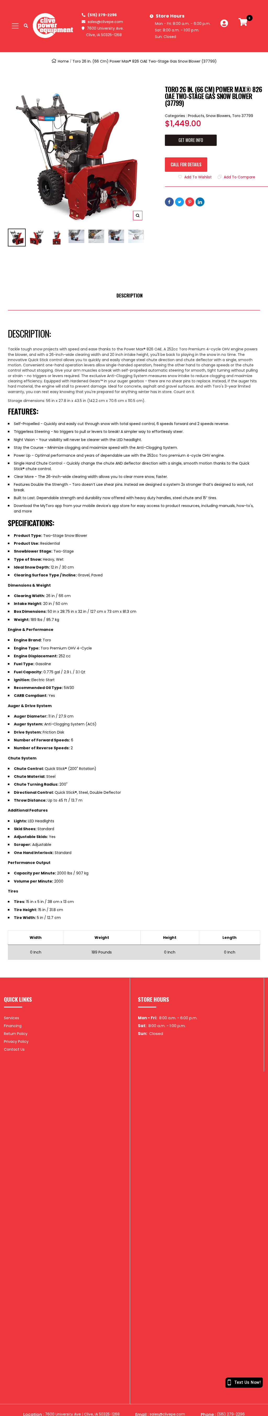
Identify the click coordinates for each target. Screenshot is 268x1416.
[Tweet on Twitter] (179, 201)
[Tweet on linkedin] (200, 201)
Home (63, 61)
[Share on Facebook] (169, 201)
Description (129, 295)
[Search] (26, 26)
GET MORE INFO (190, 140)
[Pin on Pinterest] (189, 201)
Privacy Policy (16, 1041)
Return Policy (15, 1033)
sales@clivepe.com (105, 21)
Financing (12, 1025)
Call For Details (186, 164)
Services (11, 1018)
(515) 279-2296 (102, 15)
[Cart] (242, 26)
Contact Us (14, 1049)
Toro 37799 (242, 115)
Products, (197, 115)
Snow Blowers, (219, 115)
